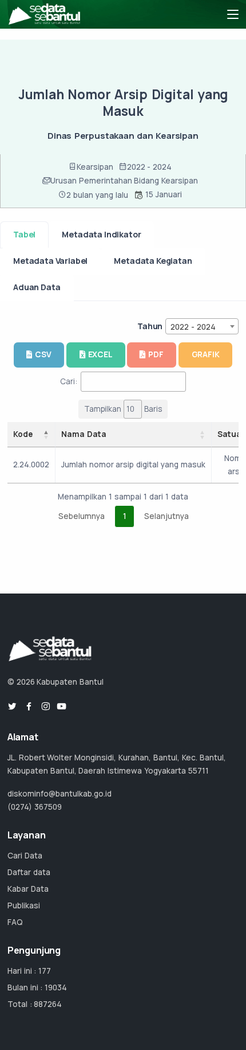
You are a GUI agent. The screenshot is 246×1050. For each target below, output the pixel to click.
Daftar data (28, 872)
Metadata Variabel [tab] (50, 260)
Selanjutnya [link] (166, 516)
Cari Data (24, 855)
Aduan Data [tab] (36, 287)
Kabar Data (28, 889)
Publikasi (23, 905)
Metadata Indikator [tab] (101, 234)
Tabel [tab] (24, 234)
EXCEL (100, 354)
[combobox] (202, 326)
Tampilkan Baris (123, 409)
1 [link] (124, 516)
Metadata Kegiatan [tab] (153, 260)
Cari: (68, 381)
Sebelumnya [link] (81, 516)
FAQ (15, 922)
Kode (23, 434)
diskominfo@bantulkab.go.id (59, 794)
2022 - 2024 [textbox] (193, 327)
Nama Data (83, 434)
